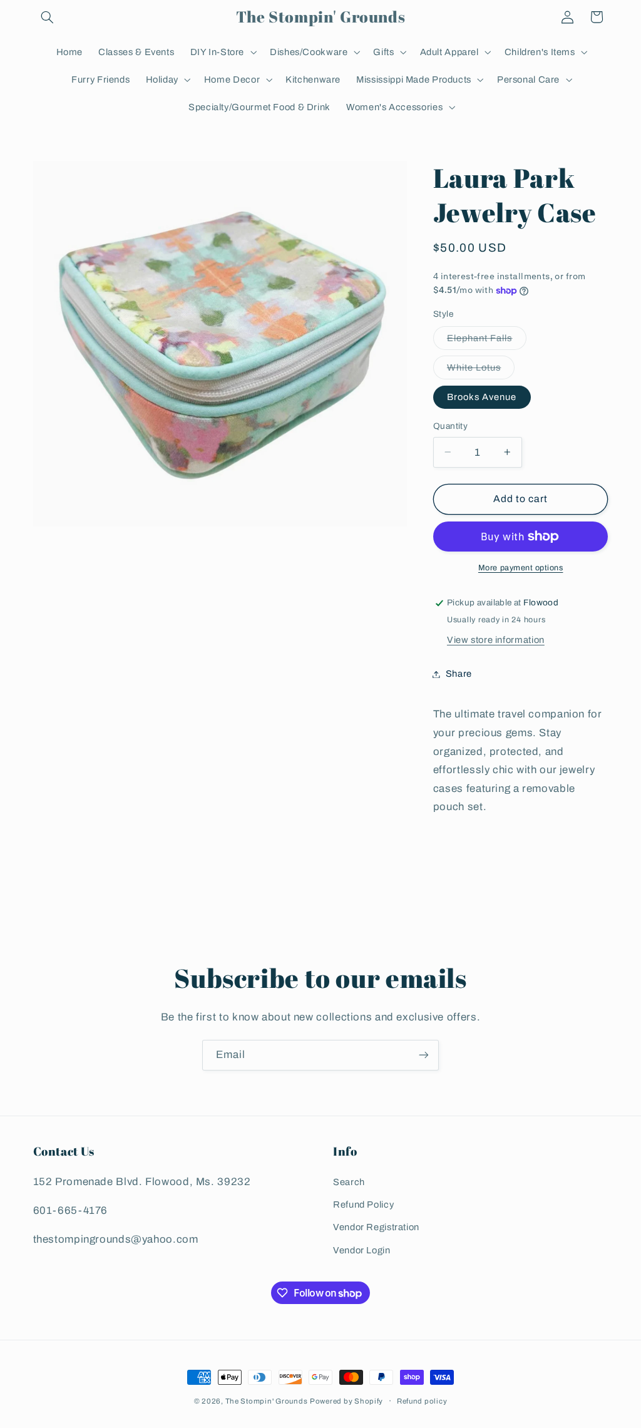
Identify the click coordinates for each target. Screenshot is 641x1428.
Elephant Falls (486, 341)
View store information (496, 640)
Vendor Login (362, 1250)
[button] (47, 17)
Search (349, 1182)
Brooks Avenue (482, 397)
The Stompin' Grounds (266, 1401)
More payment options (520, 567)
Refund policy (422, 1401)
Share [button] (459, 674)
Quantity (450, 426)
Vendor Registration (376, 1227)
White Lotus (481, 370)
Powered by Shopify (346, 1401)
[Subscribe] (423, 1055)
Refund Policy (363, 1204)
